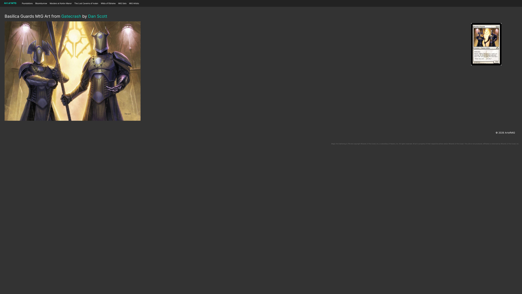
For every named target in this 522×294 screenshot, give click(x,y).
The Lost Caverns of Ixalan (86, 3)
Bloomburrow (41, 3)
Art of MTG (10, 3)
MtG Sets (122, 3)
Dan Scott (97, 16)
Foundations (27, 3)
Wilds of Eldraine (108, 3)
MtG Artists (134, 3)
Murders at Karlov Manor (61, 3)
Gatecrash (71, 16)
